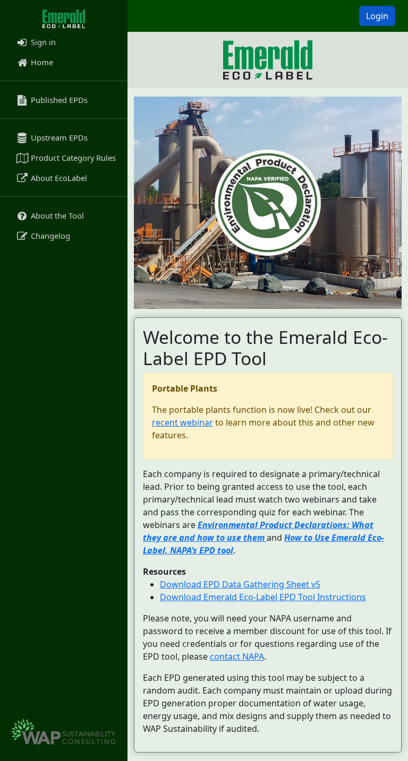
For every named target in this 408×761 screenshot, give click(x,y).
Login (377, 16)
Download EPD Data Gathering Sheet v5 (240, 584)
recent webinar (182, 422)
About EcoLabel (58, 177)
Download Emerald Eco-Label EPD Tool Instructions (263, 597)
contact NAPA (237, 656)
